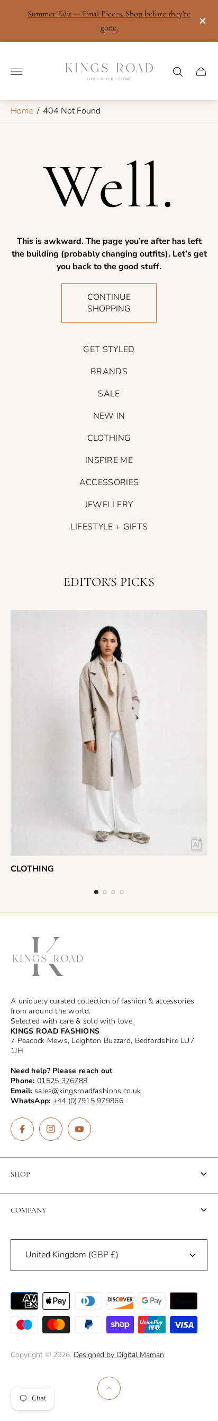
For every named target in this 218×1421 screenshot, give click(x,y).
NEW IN (109, 416)
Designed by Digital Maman (119, 1355)
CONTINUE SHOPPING (109, 303)
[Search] (177, 71)
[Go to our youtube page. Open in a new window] (79, 1129)
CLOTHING (109, 438)
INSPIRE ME (109, 460)
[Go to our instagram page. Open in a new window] (50, 1129)
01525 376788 (62, 1081)
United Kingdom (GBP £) (72, 1255)
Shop (20, 1174)
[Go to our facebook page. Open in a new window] (22, 1129)
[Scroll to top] (109, 1388)
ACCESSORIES (109, 482)
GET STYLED (108, 349)
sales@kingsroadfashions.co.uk (76, 1091)
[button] (96, 892)
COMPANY (29, 1210)
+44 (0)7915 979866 (88, 1101)
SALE (109, 394)
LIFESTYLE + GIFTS (109, 527)
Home (22, 111)
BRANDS (109, 371)
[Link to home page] (48, 957)
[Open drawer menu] (16, 71)
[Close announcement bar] (201, 20)
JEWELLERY (109, 504)
